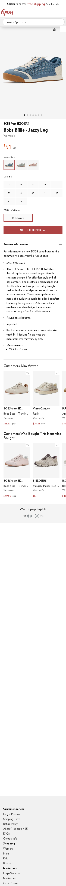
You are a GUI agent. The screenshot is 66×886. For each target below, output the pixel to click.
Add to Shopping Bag (33, 230)
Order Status (10, 883)
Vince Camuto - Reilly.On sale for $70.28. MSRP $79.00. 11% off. (46, 398)
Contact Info (10, 838)
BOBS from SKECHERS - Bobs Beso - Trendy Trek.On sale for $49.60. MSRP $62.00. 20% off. (17, 470)
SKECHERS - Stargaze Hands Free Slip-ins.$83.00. (46, 470)
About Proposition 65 (15, 828)
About (38, 255)
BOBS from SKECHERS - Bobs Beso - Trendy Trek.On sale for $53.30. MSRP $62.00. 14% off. (17, 398)
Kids (5, 858)
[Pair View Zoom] (33, 69)
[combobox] (34, 22)
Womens (8, 848)
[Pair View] (24, 115)
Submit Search (60, 22)
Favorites (47, 12)
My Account (40, 12)
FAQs (6, 833)
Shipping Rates (11, 819)
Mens (6, 853)
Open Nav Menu (62, 12)
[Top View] (27, 115)
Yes (24, 515)
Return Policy (10, 823)
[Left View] (33, 115)
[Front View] (41, 115)
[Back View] (36, 115)
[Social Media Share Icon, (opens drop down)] (54, 29)
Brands (7, 863)
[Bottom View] (30, 115)
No (42, 515)
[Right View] (38, 115)
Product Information (16, 244)
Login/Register (11, 873)
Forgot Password (12, 814)
